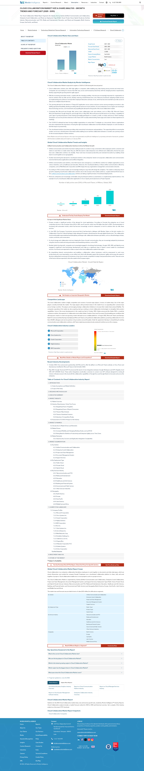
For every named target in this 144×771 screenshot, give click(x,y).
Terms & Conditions (41, 753)
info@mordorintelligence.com (62, 743)
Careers (22, 753)
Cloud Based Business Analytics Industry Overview (60, 687)
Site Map (38, 761)
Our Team (39, 728)
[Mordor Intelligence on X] (85, 740)
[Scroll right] (123, 30)
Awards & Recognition (26, 739)
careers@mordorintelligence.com (86, 732)
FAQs (37, 739)
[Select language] (106, 2)
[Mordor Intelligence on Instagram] (92, 740)
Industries (94, 2)
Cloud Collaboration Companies (58, 714)
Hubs (37, 750)
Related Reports (53, 682)
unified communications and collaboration (63, 173)
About (66, 2)
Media (22, 735)
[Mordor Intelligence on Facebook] (82, 740)
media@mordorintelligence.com (63, 749)
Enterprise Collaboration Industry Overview (83, 693)
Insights (22, 742)
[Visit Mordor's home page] (30, 2)
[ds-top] (108, 21)
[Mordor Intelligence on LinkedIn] (78, 740)
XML (21, 761)
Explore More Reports (66, 682)
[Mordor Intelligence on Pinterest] (89, 740)
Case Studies (39, 742)
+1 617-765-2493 (116, 2)
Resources (85, 2)
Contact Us (39, 746)
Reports (45, 2)
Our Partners (39, 731)
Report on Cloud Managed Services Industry (109, 687)
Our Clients (23, 731)
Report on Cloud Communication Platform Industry (83, 687)
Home (22, 724)
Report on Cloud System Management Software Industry (59, 693)
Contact (101, 2)
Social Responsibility (41, 735)
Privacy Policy (24, 757)
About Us (22, 728)
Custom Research (56, 2)
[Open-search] (140, 2)
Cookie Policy (40, 757)
